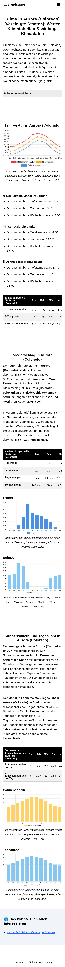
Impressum (18, 962)
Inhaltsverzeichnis (19, 93)
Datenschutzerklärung (41, 962)
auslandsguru (14, 4)
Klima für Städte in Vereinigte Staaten (31, 932)
